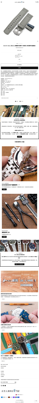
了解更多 (4, 189)
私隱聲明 (2, 376)
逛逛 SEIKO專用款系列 (20, 264)
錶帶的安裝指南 (3, 366)
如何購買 (2, 371)
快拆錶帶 (19, 136)
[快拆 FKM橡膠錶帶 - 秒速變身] (19, 343)
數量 (19, 59)
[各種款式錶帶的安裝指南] (19, 312)
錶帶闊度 (19, 54)
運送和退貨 (3, 374)
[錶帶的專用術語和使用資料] (19, 281)
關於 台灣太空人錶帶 (4, 364)
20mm (17, 56)
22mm (21, 56)
